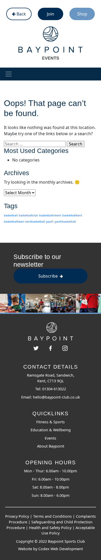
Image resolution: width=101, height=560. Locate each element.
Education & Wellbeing (51, 429)
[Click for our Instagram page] (65, 348)
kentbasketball (35, 221)
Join (50, 14)
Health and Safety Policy (50, 527)
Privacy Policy (17, 516)
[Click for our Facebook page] (50, 348)
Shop (82, 14)
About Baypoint (50, 446)
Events (50, 438)
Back (21, 14)
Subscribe (48, 276)
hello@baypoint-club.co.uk (56, 397)
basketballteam (14, 221)
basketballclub (28, 215)
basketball (11, 215)
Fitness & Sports (50, 421)
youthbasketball (65, 221)
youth (50, 221)
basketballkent (72, 215)
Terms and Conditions (52, 516)
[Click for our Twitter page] (36, 348)
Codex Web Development (60, 548)
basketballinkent (50, 215)
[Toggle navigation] (8, 74)
